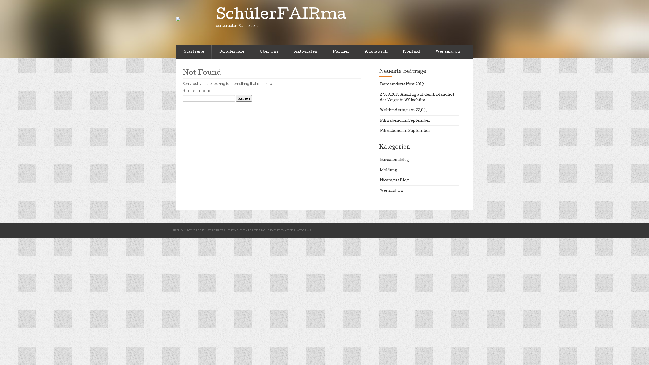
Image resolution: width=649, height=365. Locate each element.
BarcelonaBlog (394, 160)
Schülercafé (231, 52)
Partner (341, 52)
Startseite (194, 52)
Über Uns (269, 52)
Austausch (376, 52)
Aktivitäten (305, 52)
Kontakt (411, 52)
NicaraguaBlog (394, 180)
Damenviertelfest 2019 (402, 84)
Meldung (388, 170)
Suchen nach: (196, 91)
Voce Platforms (298, 230)
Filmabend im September (405, 121)
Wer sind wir (448, 52)
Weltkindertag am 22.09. (403, 110)
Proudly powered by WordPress (198, 230)
